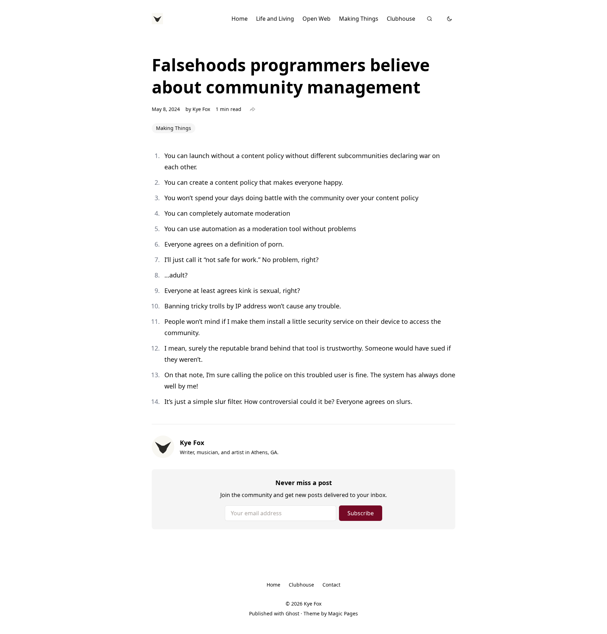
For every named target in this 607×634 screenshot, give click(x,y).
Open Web (316, 18)
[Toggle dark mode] (449, 18)
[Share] (252, 109)
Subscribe (360, 513)
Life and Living (275, 18)
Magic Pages (343, 613)
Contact (331, 584)
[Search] (429, 18)
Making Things (358, 18)
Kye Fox (201, 109)
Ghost (292, 613)
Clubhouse (401, 18)
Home (239, 18)
